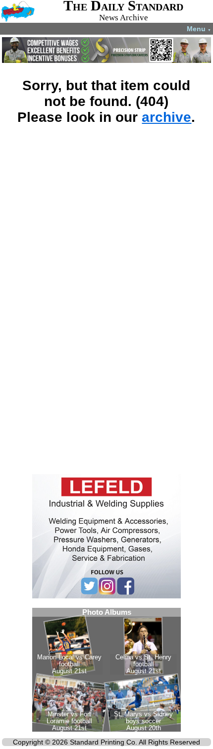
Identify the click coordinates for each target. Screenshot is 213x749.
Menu (199, 29)
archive (166, 117)
